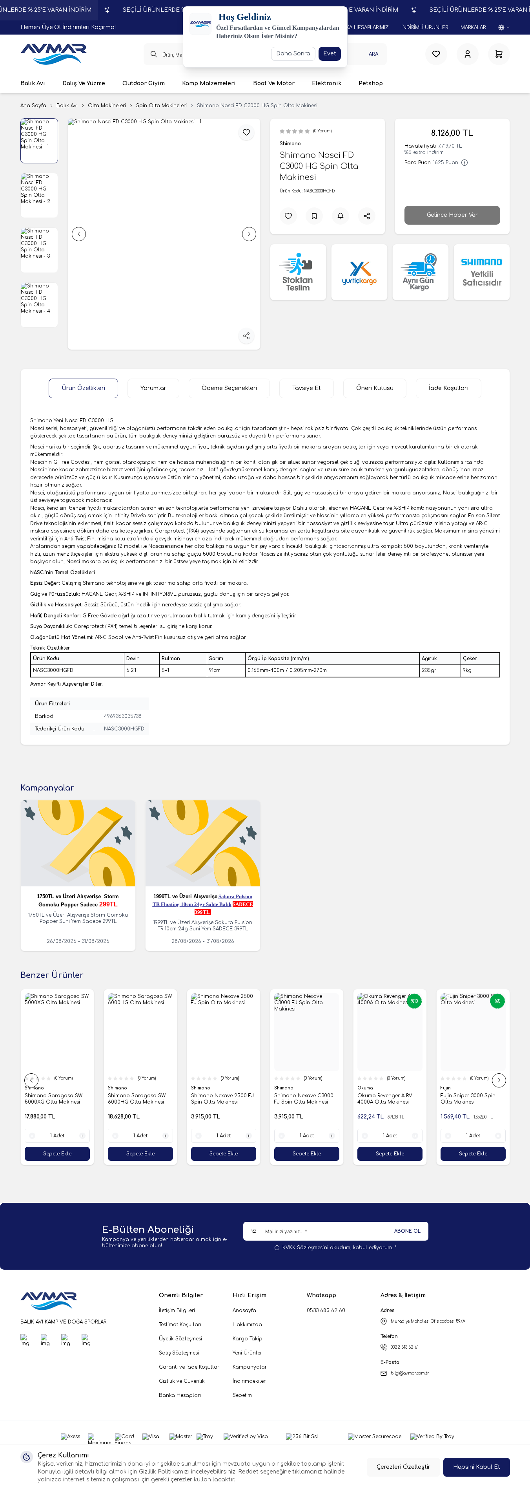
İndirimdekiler (249, 1381)
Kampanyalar (250, 1367)
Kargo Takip (247, 1339)
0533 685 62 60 (326, 1310)
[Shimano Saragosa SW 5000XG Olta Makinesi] (57, 1032)
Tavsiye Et (306, 388)
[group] (164, 234)
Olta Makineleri (107, 105)
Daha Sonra (293, 54)
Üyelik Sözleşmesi (180, 1339)
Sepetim (242, 1395)
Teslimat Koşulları (180, 1324)
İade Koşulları (448, 388)
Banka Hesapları (180, 1395)
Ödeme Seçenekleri (229, 388)
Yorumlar (153, 388)
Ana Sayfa (33, 105)
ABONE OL (407, 1231)
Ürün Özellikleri (83, 388)
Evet (329, 54)
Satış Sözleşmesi (179, 1353)
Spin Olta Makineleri (161, 105)
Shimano (290, 143)
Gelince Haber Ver (452, 215)
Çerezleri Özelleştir (403, 1467)
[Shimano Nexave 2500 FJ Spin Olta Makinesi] (223, 1032)
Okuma (365, 1088)
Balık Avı (67, 105)
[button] (79, 234)
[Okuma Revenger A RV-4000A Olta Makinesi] (390, 1032)
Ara (373, 54)
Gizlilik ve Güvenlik (182, 1381)
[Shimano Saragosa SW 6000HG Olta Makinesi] (140, 1032)
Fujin (446, 1088)
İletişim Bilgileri (177, 1310)
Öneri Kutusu (374, 388)
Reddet (248, 1472)
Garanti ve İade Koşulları (189, 1367)
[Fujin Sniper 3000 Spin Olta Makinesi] (473, 1032)
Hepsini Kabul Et (476, 1467)
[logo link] (53, 54)
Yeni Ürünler (247, 1353)
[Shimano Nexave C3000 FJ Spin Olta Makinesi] (306, 1032)
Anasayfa (244, 1310)
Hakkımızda (247, 1324)
